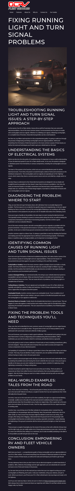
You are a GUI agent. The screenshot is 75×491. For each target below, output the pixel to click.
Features (19, 12)
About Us (27, 12)
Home (11, 12)
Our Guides (53, 12)
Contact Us (43, 12)
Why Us (35, 12)
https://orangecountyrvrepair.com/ (55, 481)
